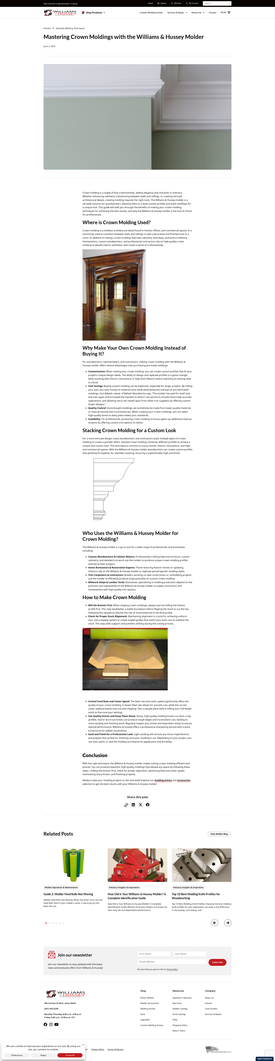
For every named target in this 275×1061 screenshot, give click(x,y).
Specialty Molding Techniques (70, 28)
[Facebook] (45, 1024)
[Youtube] (56, 1024)
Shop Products (94, 12)
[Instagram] (51, 1024)
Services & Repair (175, 12)
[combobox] (217, 3)
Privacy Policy (172, 969)
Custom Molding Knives (151, 12)
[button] (126, 805)
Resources (196, 12)
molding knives (163, 780)
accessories (183, 780)
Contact (212, 12)
